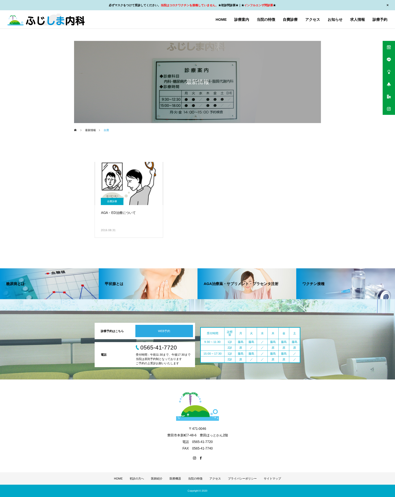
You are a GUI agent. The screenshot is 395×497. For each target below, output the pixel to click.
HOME (221, 19)
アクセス (312, 19)
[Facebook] (201, 458)
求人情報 (357, 19)
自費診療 (290, 19)
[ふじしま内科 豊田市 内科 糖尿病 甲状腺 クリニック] (46, 19)
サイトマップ (272, 478)
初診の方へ (137, 478)
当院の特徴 (266, 19)
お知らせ (335, 19)
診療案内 (241, 19)
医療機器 (175, 478)
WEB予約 (164, 331)
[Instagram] (194, 458)
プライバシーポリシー (242, 478)
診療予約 (380, 19)
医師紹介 (157, 478)
